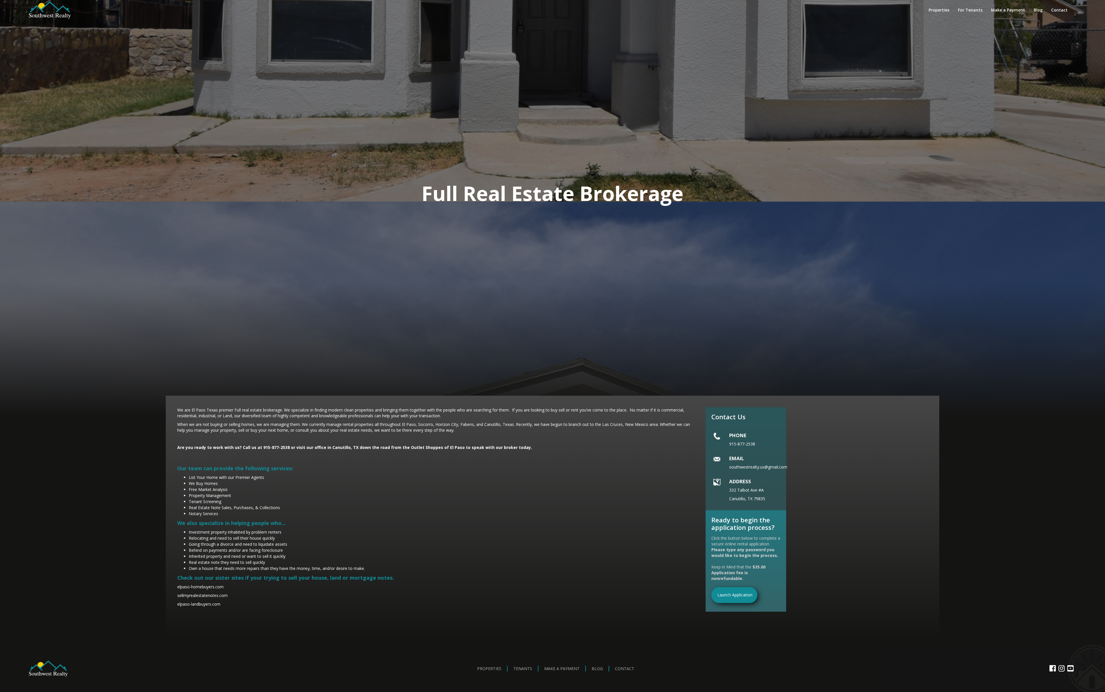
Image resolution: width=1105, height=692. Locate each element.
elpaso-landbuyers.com (198, 604)
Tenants (522, 668)
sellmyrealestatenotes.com (202, 595)
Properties (939, 10)
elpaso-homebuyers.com (200, 586)
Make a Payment (1008, 10)
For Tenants (970, 10)
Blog (1038, 10)
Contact (1059, 10)
